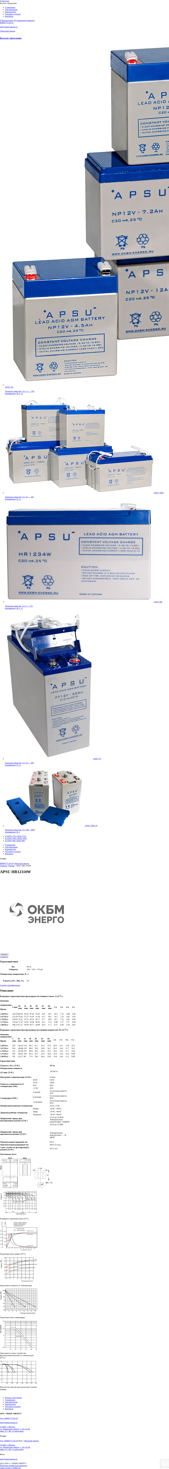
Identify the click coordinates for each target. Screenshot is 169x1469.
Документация (11, 10)
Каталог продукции (10, 38)
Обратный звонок (7, 31)
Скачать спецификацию (10, 985)
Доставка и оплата (13, 14)
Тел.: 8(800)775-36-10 (9, 1418)
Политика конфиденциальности (13, 1466)
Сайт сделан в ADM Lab (10, 1468)
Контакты (9, 16)
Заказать (4, 954)
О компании (10, 7)
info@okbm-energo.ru (8, 27)
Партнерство (10, 12)
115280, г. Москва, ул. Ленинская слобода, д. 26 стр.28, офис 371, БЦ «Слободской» (15, 1429)
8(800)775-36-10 (6, 23)
